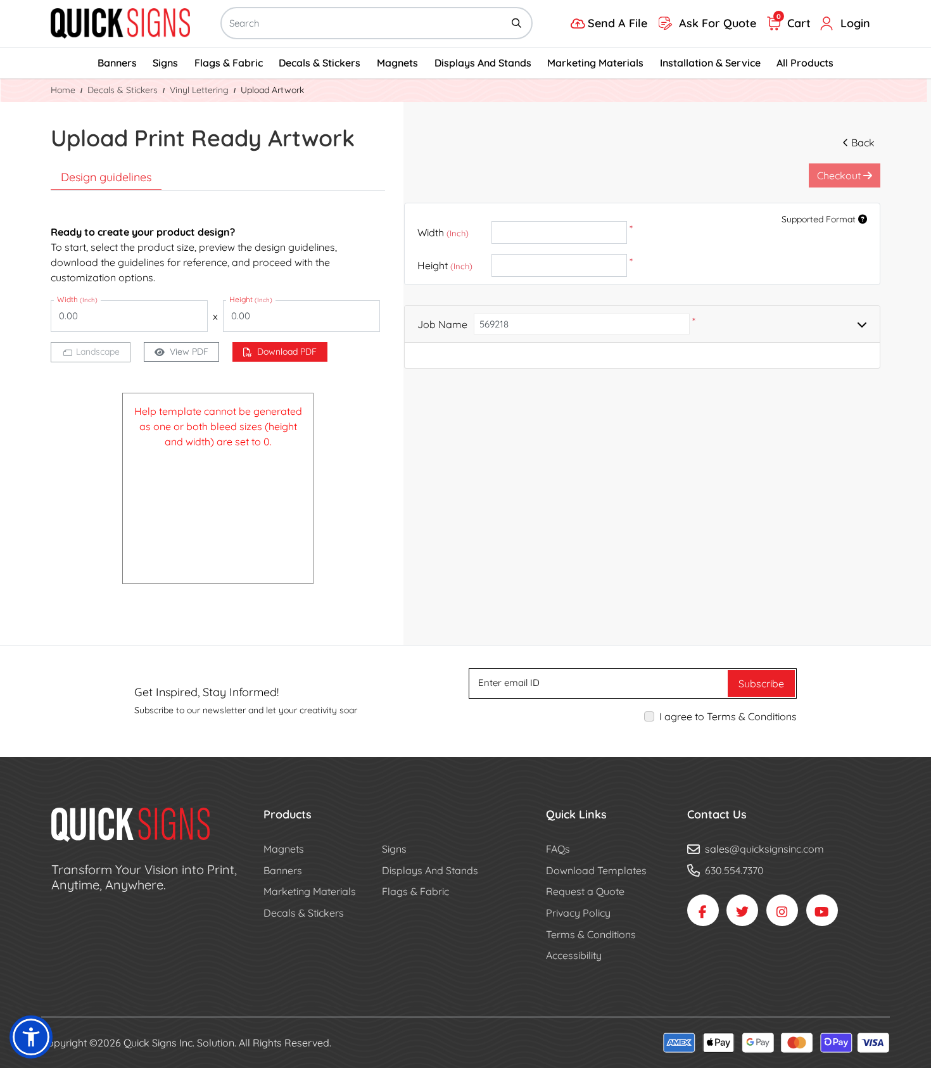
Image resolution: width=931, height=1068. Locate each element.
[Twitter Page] (742, 910)
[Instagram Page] (782, 910)
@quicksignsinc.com (777, 848)
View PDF (189, 351)
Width (443, 232)
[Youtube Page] (822, 910)
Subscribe (761, 683)
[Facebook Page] (703, 910)
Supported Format (820, 219)
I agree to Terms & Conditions (728, 716)
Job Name (442, 324)
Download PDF (287, 351)
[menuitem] (117, 63)
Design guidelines (106, 177)
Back (863, 142)
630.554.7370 (734, 870)
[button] (31, 1037)
